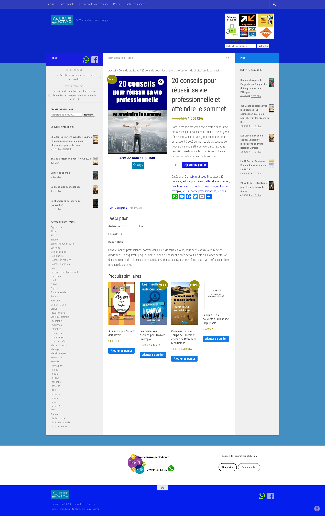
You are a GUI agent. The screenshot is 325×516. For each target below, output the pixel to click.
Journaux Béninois (60, 316)
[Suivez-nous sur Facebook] (94, 59)
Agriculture (56, 227)
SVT (53, 410)
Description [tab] (120, 208)
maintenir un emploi (183, 186)
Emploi (54, 280)
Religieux (55, 394)
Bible (53, 231)
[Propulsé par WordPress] (73, 509)
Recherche (263, 46)
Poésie (54, 373)
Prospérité (56, 381)
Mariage (55, 349)
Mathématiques (58, 353)
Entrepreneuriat (59, 292)
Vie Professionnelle (61, 422)
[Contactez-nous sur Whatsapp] (86, 59)
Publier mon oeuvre (135, 4)
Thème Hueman (92, 509)
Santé (54, 402)
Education (56, 276)
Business (55, 247)
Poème (54, 369)
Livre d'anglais (58, 337)
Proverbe (55, 385)
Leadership (56, 320)
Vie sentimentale (59, 426)
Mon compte (67, 4)
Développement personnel (64, 272)
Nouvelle (55, 361)
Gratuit (54, 308)
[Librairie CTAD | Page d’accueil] (62, 20)
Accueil (52, 4)
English (54, 288)
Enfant (54, 284)
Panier (116, 4)
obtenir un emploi (205, 186)
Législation (56, 325)
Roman (54, 398)
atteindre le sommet (217, 181)
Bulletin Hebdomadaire (62, 243)
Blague (54, 239)
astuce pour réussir (193, 181)
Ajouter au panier (195, 164)
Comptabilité (57, 255)
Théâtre (55, 414)
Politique (55, 377)
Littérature (56, 329)
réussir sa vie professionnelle (199, 191)
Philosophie (57, 365)
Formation (56, 300)
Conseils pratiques (121, 58)
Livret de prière (58, 341)
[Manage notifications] (317, 508)
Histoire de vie (58, 312)
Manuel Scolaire (59, 345)
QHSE (54, 390)
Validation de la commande (94, 4)
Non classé (56, 357)
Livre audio (56, 333)
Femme (54, 296)
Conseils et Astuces (61, 259)
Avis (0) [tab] (138, 208)
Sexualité (55, 406)
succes (221, 191)
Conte (54, 268)
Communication (59, 251)
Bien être (55, 235)
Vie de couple (58, 418)
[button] (161, 82)
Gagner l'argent (58, 304)
